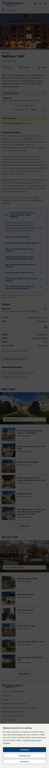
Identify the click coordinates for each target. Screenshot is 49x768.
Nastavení (24, 761)
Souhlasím (24, 750)
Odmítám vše (24, 756)
